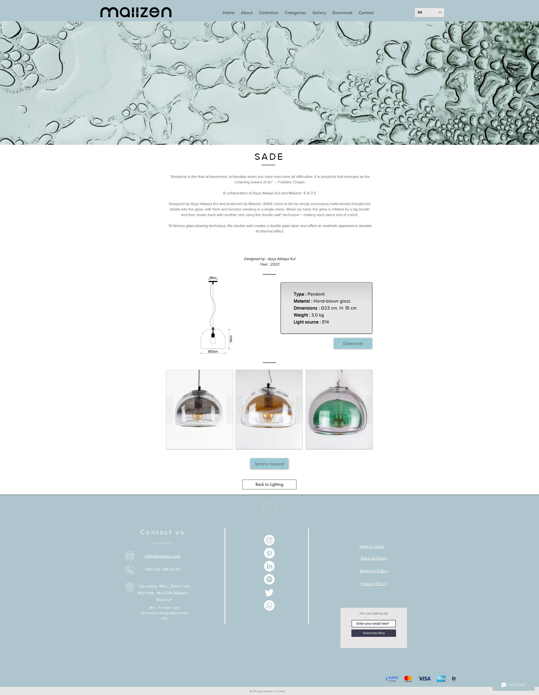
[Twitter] (269, 592)
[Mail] (129, 555)
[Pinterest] (269, 553)
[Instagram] (269, 540)
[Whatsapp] (269, 605)
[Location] (129, 587)
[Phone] (129, 570)
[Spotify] (269, 579)
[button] (247, 12)
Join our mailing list (373, 613)
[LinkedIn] (269, 566)
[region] (270, 83)
